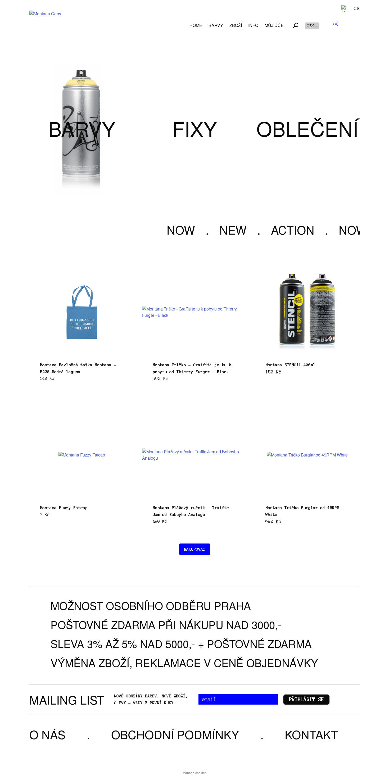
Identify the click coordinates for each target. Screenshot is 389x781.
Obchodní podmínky (175, 734)
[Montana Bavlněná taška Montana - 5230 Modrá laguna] (82, 312)
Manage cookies (194, 772)
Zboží (235, 25)
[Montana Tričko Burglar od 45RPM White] (307, 455)
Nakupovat (194, 549)
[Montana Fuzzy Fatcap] (81, 455)
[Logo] (45, 20)
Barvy (216, 25)
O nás (47, 734)
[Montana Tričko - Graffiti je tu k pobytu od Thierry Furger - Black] (194, 312)
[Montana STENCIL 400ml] (307, 312)
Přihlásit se (306, 699)
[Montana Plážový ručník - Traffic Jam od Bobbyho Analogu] (194, 455)
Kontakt (311, 734)
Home (195, 25)
